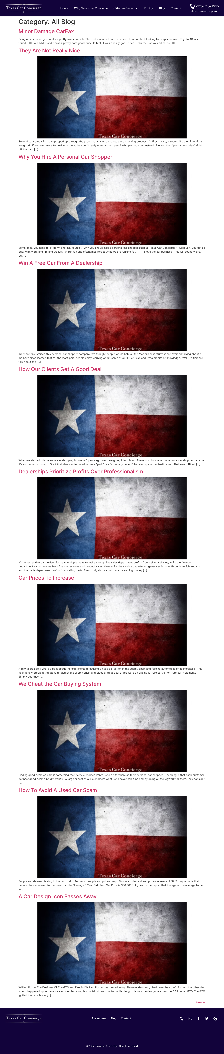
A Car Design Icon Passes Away (58, 896)
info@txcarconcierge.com (204, 11)
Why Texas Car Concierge (91, 8)
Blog (162, 8)
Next (200, 1002)
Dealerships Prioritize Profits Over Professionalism (81, 471)
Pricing (148, 8)
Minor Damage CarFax (46, 31)
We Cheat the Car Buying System (60, 684)
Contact (176, 8)
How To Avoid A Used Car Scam (58, 790)
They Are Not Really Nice (49, 50)
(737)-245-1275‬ (206, 6)
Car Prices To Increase (46, 578)
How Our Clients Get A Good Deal (60, 369)
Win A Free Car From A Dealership (60, 263)
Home (64, 8)
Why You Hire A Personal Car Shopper (65, 157)
